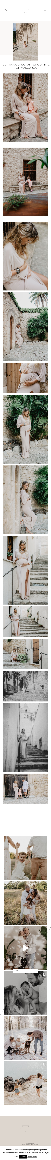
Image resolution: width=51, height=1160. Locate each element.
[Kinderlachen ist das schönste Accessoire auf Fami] (25, 858)
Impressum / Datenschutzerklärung (30, 1144)
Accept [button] (23, 1156)
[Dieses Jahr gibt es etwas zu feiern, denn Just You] (25, 948)
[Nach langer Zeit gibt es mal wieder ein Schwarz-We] (25, 993)
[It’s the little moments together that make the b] (25, 903)
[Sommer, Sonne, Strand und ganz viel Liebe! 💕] (25, 1083)
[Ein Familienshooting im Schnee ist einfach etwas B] (25, 1038)
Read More (32, 1156)
